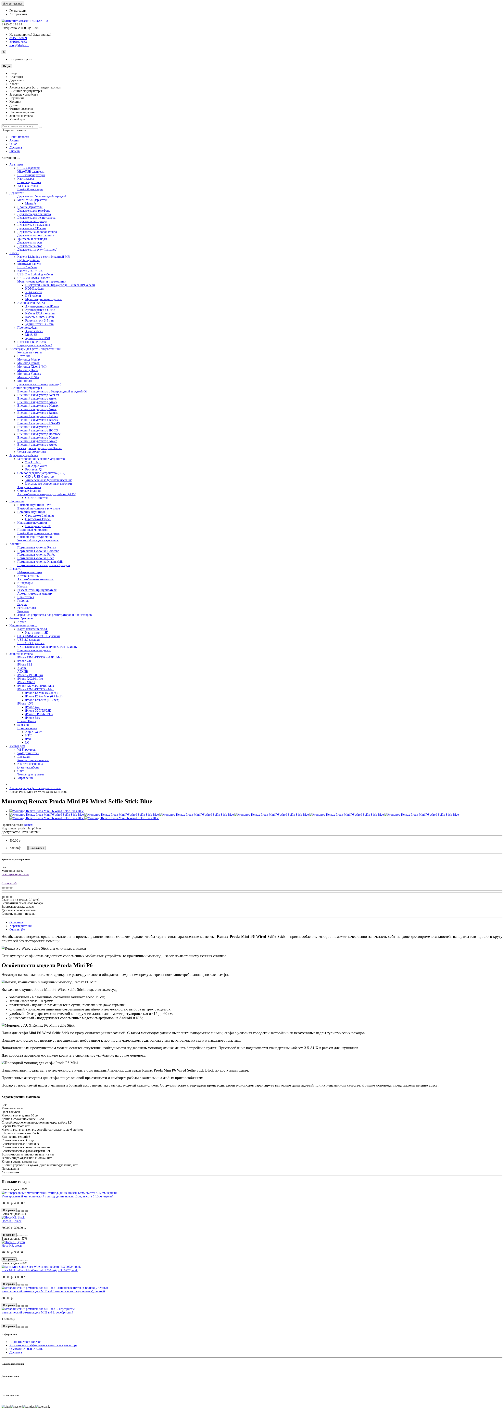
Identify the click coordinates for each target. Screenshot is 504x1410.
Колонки (15, 544)
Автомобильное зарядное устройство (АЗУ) (46, 494)
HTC (28, 735)
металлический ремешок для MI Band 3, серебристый (37, 1312)
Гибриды (23, 600)
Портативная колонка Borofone (38, 551)
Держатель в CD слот (31, 228)
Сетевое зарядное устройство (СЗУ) (41, 473)
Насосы (22, 586)
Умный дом (17, 746)
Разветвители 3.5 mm (39, 320)
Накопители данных (23, 625)
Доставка (15, 147)
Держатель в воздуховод (33, 224)
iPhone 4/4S (32, 707)
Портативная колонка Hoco (35, 558)
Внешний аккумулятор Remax (37, 412)
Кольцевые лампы (29, 352)
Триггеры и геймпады (32, 239)
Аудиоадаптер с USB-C (41, 309)
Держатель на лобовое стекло (37, 231)
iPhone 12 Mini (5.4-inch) (41, 692)
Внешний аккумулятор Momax (37, 405)
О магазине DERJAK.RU (26, 1349)
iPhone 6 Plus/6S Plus (39, 714)
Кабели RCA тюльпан (40, 313)
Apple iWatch (33, 731)
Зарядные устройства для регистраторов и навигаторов (54, 614)
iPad (28, 739)
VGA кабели (33, 292)
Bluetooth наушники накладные (38, 533)
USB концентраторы (31, 175)
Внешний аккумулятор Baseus (37, 419)
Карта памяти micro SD (32, 629)
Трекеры (23, 611)
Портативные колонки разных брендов (43, 565)
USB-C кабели (27, 267)
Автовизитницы (28, 575)
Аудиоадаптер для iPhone (42, 306)
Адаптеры (16, 164)
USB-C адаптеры (28, 168)
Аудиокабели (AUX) (31, 302)
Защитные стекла (21, 653)
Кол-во (14, 848)
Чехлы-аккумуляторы (31, 451)
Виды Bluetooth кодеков (25, 1341)
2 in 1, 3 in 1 (33, 462)
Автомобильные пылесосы (35, 579)
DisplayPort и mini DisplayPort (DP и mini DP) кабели (60, 285)
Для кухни (24, 756)
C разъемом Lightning (39, 515)
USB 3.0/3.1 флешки (30, 643)
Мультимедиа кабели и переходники (41, 281)
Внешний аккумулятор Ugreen (37, 416)
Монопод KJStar (28, 377)
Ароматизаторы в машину (35, 593)
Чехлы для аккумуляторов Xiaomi (39, 448)
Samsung (23, 724)
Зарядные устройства (23, 455)
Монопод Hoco (27, 370)
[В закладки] (7, 888)
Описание (16, 922)
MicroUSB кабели (29, 263)
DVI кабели (33, 295)
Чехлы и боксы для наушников (38, 540)
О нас (13, 144)
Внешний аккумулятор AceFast (38, 395)
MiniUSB (31, 334)
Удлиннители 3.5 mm (39, 324)
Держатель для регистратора (36, 217)
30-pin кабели (34, 331)
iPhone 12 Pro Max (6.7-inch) (43, 696)
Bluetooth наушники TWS (34, 505)
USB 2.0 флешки (28, 639)
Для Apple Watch (36, 466)
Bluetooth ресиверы (30, 189)
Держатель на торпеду (32, 221)
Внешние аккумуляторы (25, 387)
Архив (21, 622)
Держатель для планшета (34, 214)
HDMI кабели (34, 288)
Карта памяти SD (36, 632)
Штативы (23, 356)
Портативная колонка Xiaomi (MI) (40, 561)
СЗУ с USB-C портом (39, 476)
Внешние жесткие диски (34, 650)
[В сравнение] (11, 888)
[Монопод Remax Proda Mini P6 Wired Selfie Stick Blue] (46, 811)
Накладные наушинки (32, 522)
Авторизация (18, 14)
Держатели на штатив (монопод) (39, 384)
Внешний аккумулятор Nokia (37, 409)
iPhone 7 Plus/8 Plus (30, 675)
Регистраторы (26, 607)
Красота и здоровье (30, 763)
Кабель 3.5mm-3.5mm (39, 317)
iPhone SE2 (24, 664)
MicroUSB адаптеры (30, 171)
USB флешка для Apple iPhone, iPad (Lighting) (47, 646)
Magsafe (30, 203)
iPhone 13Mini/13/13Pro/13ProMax (39, 657)
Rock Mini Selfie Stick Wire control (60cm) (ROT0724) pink (40, 1270)
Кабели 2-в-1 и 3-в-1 (31, 270)
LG (27, 742)
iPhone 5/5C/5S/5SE (38, 710)
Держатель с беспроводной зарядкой (41, 196)
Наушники (16, 501)
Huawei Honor (26, 721)
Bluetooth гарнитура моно (34, 536)
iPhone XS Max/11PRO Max (35, 685)
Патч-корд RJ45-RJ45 (31, 341)
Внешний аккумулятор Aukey (37, 402)
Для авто (15, 568)
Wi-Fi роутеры (26, 749)
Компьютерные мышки (33, 760)
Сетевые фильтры (29, 490)
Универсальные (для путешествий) (48, 480)
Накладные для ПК (38, 526)
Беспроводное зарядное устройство (41, 458)
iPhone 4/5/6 (25, 703)
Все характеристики (15, 874)
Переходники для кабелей (34, 345)
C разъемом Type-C (38, 519)
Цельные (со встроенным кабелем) (48, 483)
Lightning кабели (28, 260)
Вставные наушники (31, 512)
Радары (22, 604)
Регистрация (17, 10)
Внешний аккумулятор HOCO (37, 430)
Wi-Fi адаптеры (27, 185)
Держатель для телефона (33, 210)
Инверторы (25, 583)
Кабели (14, 253)
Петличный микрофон (32, 529)
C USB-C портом (36, 497)
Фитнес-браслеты (21, 618)
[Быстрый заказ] (18, 1211)
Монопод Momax (28, 359)
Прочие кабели (27, 327)
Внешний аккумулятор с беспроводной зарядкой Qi (52, 391)
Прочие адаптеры (29, 182)
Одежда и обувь (28, 767)
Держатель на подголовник (35, 235)
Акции (14, 140)
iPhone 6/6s (32, 717)
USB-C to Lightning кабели (35, 274)
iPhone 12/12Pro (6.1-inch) (42, 700)
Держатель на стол (29, 246)
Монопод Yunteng (29, 373)
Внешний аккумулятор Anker (37, 398)
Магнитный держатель (32, 200)
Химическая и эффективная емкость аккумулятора (43, 1345)
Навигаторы (25, 597)
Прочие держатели (30, 207)
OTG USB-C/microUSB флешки (38, 636)
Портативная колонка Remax (36, 547)
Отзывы (14, 151)
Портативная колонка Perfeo (36, 554)
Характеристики (20, 926)
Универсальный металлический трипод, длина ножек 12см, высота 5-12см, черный (58, 1196)
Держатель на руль (29, 242)
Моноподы (24, 380)
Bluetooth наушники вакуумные (38, 508)
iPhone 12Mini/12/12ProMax (35, 689)
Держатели (16, 192)
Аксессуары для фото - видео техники (35, 348)
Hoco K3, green (12, 1245)
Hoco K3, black (11, 1221)
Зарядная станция (29, 487)
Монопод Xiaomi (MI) (31, 366)
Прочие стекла (27, 728)
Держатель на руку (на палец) (37, 249)
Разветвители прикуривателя (37, 590)
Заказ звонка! (30, 34)
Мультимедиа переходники (43, 299)
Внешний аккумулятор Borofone (39, 434)
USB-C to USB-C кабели (33, 278)
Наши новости (19, 136)
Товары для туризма (30, 774)
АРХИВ (22, 671)
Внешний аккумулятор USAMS (38, 423)
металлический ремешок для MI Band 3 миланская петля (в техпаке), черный (53, 1291)
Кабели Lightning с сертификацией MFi (43, 256)
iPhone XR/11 (26, 682)
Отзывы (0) (17, 929)
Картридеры (25, 178)
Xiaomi (22, 668)
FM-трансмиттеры (29, 572)
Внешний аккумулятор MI (35, 426)
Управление (25, 778)
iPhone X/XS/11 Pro (30, 678)
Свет (20, 770)
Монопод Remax (28, 363)
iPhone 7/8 (24, 661)
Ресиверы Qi (33, 469)
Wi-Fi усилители (28, 753)
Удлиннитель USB (37, 338)
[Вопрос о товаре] (3, 888)
